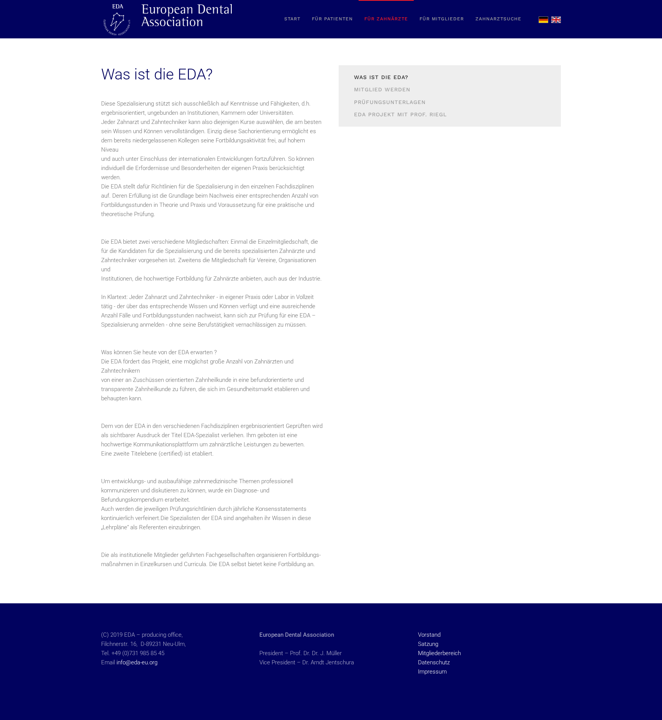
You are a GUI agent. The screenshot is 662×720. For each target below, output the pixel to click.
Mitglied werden (382, 89)
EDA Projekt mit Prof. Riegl (400, 114)
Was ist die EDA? (381, 77)
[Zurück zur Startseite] (168, 19)
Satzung (428, 644)
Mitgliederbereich (439, 653)
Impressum (432, 671)
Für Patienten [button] (332, 18)
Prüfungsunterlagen (390, 102)
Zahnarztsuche (498, 18)
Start (292, 18)
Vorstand (429, 634)
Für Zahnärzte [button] (386, 18)
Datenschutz (434, 662)
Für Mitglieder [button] (441, 18)
